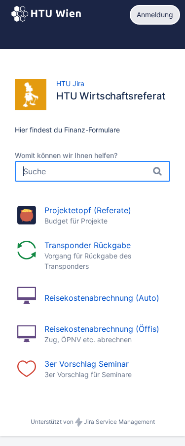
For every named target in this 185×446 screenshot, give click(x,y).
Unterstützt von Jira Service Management (93, 421)
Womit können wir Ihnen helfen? (66, 155)
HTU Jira (70, 83)
